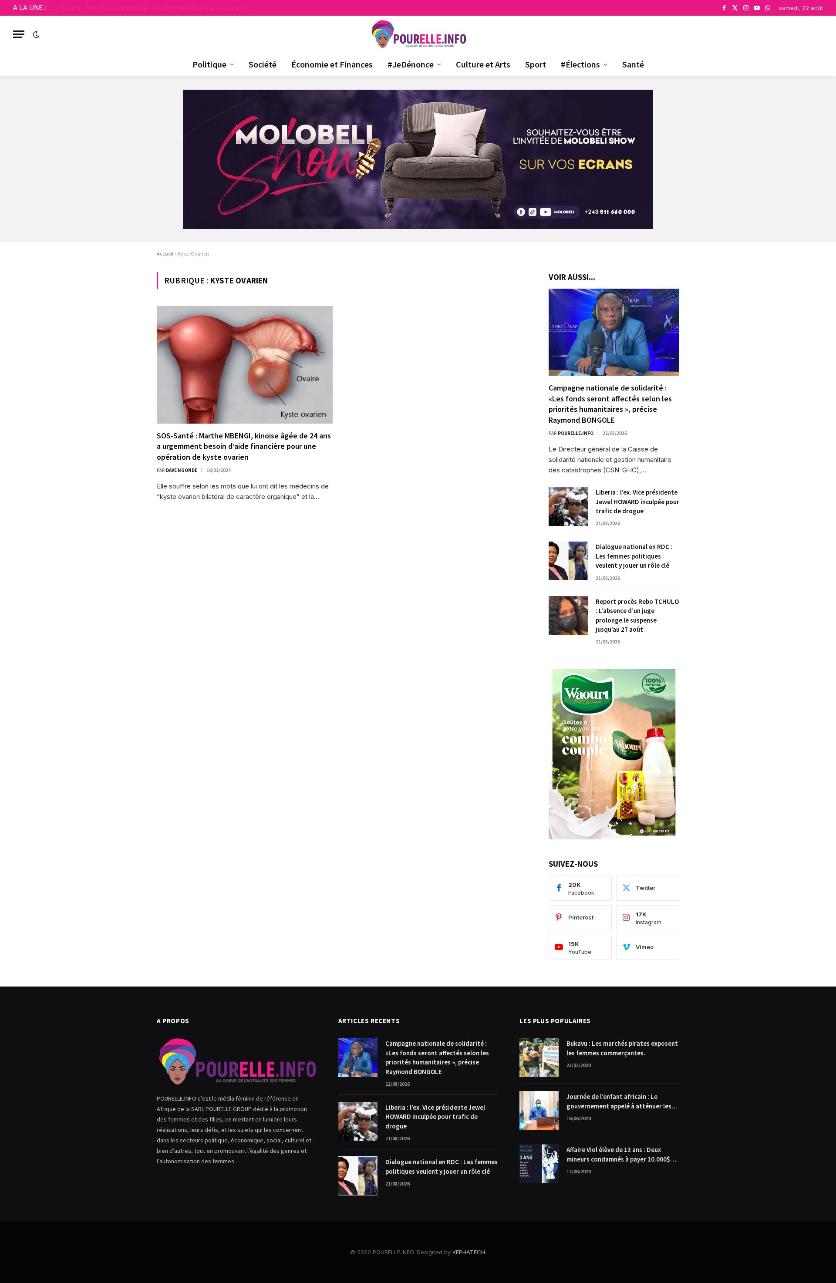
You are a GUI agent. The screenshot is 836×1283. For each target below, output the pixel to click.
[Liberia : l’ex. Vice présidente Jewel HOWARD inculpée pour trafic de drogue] (568, 506)
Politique (209, 64)
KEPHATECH (468, 1252)
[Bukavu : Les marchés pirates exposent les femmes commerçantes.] (539, 1057)
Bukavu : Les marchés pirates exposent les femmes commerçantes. (622, 1048)
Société (262, 64)
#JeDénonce (411, 64)
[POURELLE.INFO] (418, 34)
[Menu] (18, 34)
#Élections (580, 64)
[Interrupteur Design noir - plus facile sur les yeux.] (35, 34)
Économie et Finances (332, 64)
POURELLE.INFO (575, 433)
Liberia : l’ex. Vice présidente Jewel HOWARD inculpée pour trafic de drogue (159, 7)
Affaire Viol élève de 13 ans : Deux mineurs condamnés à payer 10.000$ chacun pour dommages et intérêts (618, 1154)
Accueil (165, 253)
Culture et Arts (483, 64)
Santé (633, 64)
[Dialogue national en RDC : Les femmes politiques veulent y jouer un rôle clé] (568, 560)
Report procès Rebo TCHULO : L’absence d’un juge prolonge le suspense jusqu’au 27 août (637, 615)
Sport (535, 64)
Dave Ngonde (181, 470)
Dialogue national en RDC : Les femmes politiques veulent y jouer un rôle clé (634, 555)
